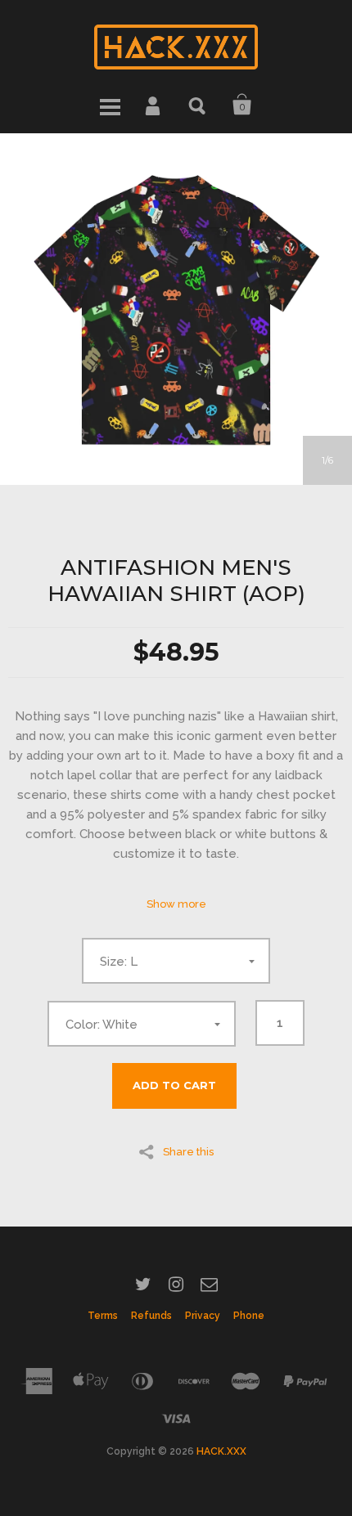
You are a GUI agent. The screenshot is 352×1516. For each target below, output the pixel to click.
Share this (188, 1151)
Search (198, 104)
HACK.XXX (221, 1451)
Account (154, 104)
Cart (242, 104)
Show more (176, 904)
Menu (109, 104)
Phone (248, 1315)
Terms (103, 1315)
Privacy (202, 1315)
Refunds (151, 1315)
